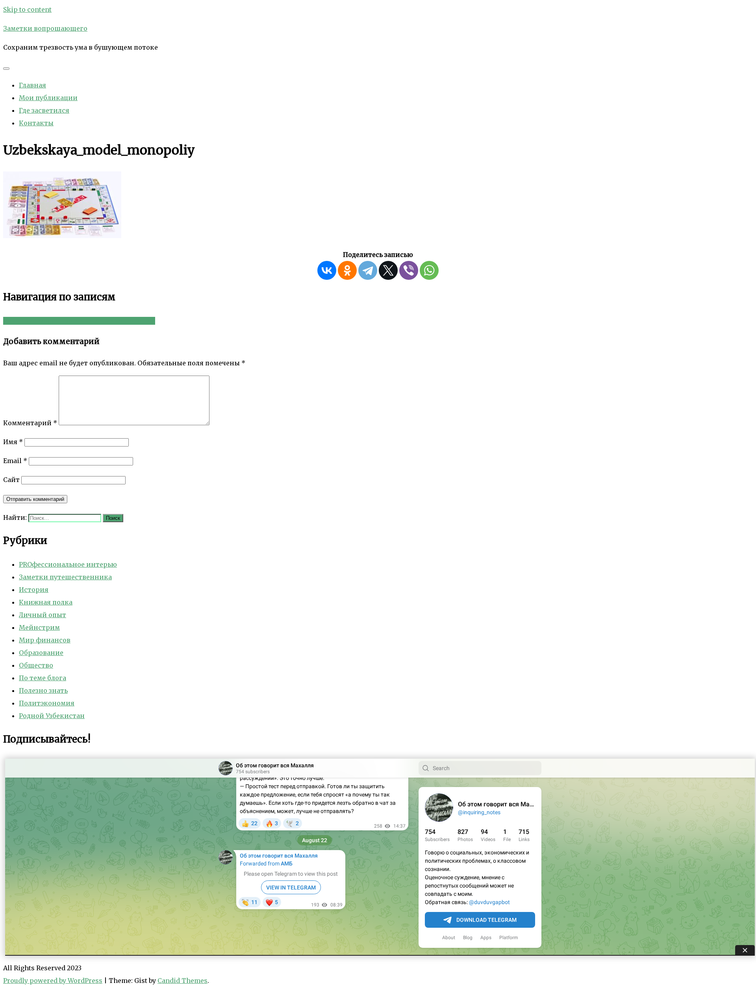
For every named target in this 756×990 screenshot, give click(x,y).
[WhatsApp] (429, 270)
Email (15, 461)
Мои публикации (48, 98)
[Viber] (408, 270)
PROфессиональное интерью (68, 564)
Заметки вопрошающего (45, 28)
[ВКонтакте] (326, 270)
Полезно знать (43, 690)
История (33, 590)
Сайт (11, 480)
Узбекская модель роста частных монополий (79, 321)
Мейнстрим (39, 627)
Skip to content (27, 9)
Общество (36, 665)
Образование (41, 653)
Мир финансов (44, 640)
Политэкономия (46, 703)
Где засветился (44, 110)
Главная (32, 85)
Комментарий (30, 423)
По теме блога (42, 678)
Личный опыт (42, 615)
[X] (388, 270)
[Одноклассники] (347, 270)
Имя (13, 442)
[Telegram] (367, 270)
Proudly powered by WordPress (52, 980)
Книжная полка (45, 602)
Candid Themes (183, 980)
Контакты (36, 123)
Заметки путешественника (65, 577)
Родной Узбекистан (52, 716)
